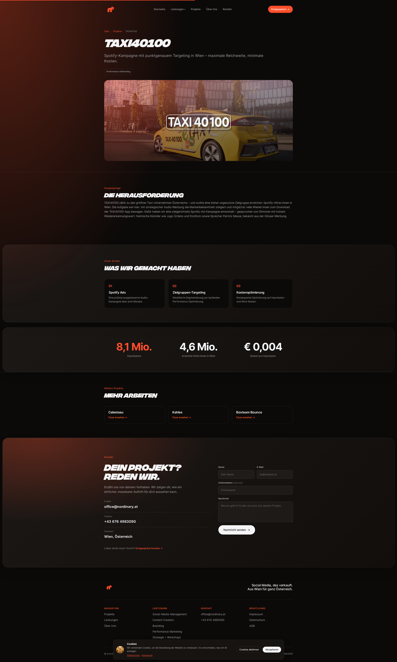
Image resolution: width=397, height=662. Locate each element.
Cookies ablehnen (249, 649)
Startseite (159, 9)
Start (106, 31)
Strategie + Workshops (167, 637)
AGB (252, 625)
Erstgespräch (280, 9)
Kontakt (227, 9)
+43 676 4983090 (212, 620)
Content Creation (163, 620)
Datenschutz (257, 620)
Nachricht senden (236, 529)
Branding (158, 625)
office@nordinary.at (213, 614)
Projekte (196, 9)
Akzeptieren (271, 649)
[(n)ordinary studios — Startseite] (110, 9)
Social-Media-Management (170, 614)
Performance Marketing (167, 631)
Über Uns (211, 9)
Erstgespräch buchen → (149, 548)
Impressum (256, 614)
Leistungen (178, 9)
